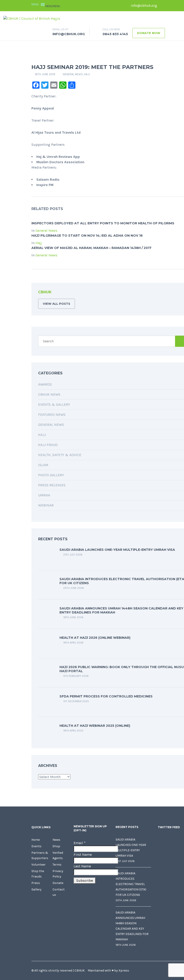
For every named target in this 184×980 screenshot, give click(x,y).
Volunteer (38, 864)
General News (73, 74)
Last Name (82, 866)
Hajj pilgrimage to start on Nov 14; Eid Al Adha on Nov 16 (87, 236)
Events (36, 846)
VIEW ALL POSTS (56, 303)
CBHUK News (49, 394)
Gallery (36, 889)
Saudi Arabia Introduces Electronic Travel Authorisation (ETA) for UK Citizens (131, 884)
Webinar (46, 505)
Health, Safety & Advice (59, 455)
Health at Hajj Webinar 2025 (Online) (94, 726)
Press (35, 883)
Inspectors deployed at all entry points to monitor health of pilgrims (102, 223)
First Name (83, 854)
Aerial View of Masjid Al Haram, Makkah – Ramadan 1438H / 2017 (91, 248)
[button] (52, 6)
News (56, 840)
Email (79, 843)
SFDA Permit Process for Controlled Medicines (106, 696)
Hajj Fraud (48, 445)
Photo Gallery (51, 475)
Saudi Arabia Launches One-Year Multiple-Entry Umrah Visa (117, 550)
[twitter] (169, 5)
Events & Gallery (54, 404)
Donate (58, 883)
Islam (43, 465)
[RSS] (182, 292)
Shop (56, 846)
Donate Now (148, 33)
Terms (57, 864)
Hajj (87, 74)
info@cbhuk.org (143, 5)
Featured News (52, 414)
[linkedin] (176, 5)
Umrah (44, 495)
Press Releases (52, 485)
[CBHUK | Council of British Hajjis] (31, 18)
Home (35, 840)
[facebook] (162, 5)
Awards (45, 384)
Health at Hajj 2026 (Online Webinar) (94, 638)
